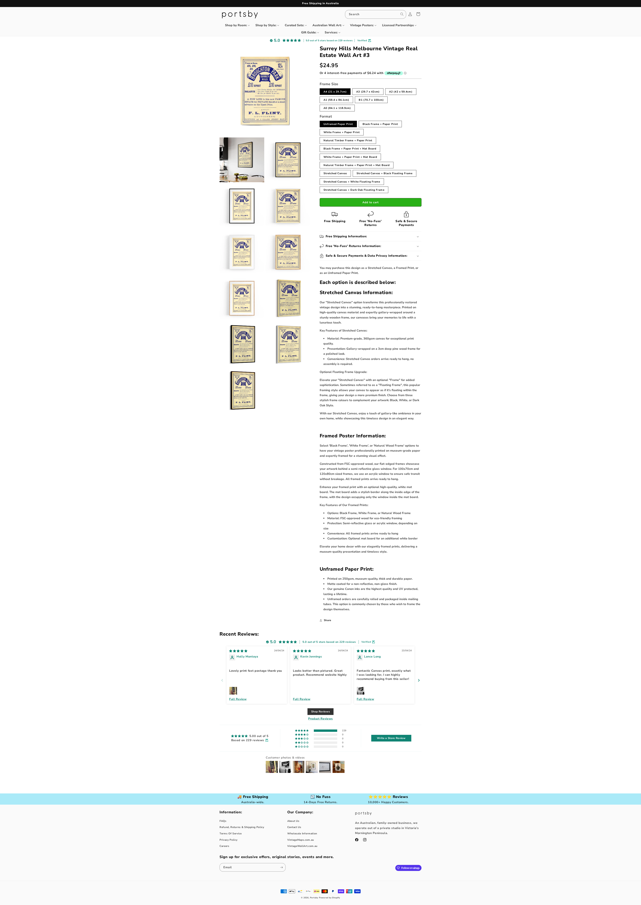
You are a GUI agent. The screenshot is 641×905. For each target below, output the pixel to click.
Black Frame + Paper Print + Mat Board (350, 148)
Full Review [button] (238, 699)
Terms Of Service (231, 833)
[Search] (402, 14)
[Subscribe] (281, 867)
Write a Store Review (391, 738)
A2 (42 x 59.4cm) (400, 91)
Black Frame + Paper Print (380, 124)
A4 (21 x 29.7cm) (335, 91)
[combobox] (375, 14)
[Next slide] (418, 680)
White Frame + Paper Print (342, 132)
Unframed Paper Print (338, 124)
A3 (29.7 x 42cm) (368, 91)
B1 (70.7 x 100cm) (371, 100)
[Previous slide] (222, 680)
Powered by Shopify (329, 897)
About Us (293, 821)
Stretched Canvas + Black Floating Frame (384, 173)
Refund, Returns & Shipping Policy (242, 827)
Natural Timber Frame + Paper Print (348, 140)
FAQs (223, 821)
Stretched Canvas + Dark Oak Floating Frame (354, 190)
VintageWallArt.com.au (302, 846)
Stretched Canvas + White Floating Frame (352, 181)
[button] (236, 25)
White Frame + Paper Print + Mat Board (350, 157)
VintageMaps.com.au (300, 840)
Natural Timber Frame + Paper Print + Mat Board (357, 165)
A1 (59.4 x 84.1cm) (336, 100)
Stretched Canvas (335, 173)
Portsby (314, 897)
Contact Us (294, 827)
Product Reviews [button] (320, 719)
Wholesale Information (302, 833)
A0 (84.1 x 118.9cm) (337, 108)
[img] (238, 651)
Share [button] (327, 620)
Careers (224, 846)
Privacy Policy (228, 840)
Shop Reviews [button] (320, 711)
